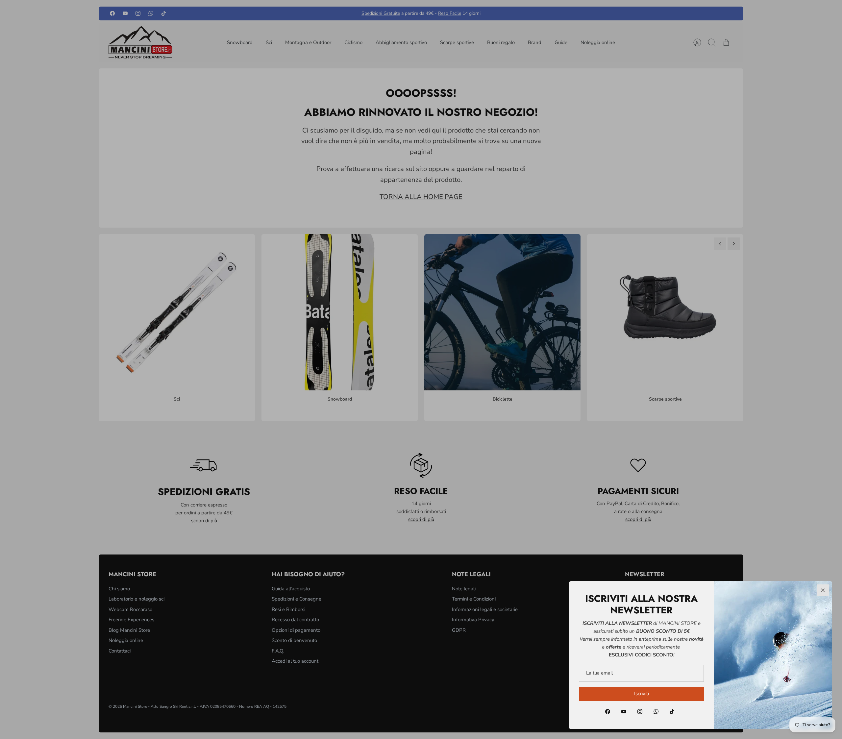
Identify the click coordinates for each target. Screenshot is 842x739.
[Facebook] (607, 711)
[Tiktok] (672, 711)
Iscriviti (641, 693)
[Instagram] (639, 711)
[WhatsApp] (656, 711)
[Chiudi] (823, 590)
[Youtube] (623, 711)
